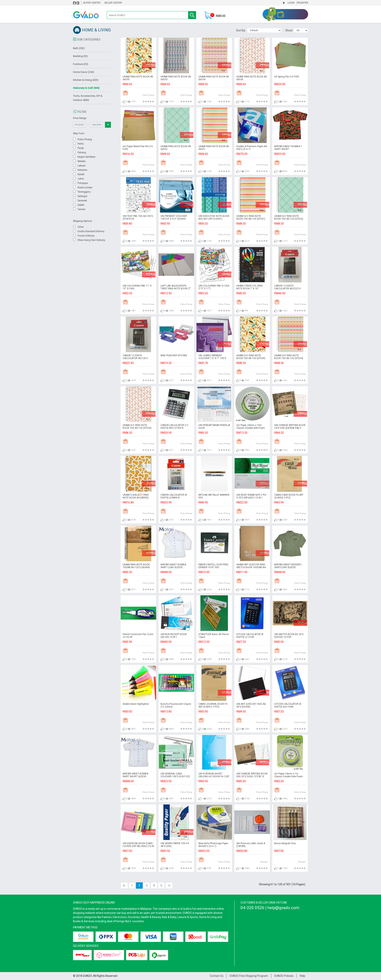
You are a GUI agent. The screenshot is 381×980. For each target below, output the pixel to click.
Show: (289, 30)
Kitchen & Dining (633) (85, 79)
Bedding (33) (80, 56)
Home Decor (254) (83, 71)
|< (124, 885)
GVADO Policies (283, 975)
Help (302, 975)
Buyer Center (91, 2)
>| (169, 885)
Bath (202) (79, 48)
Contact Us (216, 975)
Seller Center (113, 2)
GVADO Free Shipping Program (249, 975)
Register (302, 2)
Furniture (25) (80, 64)
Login (290, 2)
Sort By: (241, 30)
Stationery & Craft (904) (86, 87)
